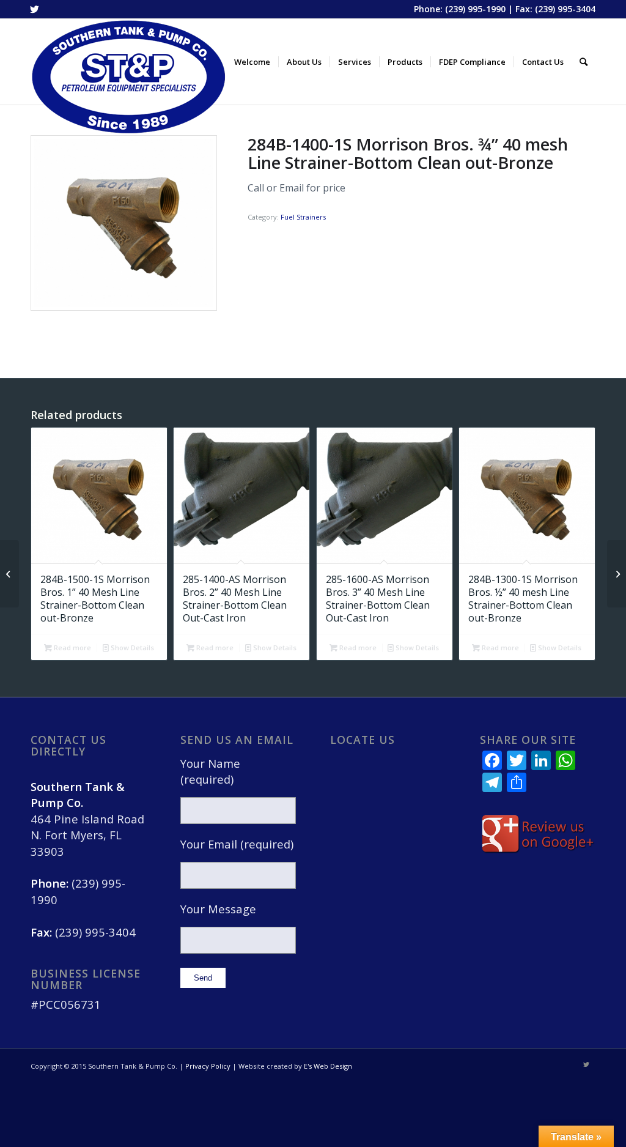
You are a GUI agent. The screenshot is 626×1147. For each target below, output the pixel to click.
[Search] (583, 62)
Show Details (131, 647)
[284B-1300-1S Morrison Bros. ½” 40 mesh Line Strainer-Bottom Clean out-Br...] (9, 573)
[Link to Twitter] (34, 9)
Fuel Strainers (303, 216)
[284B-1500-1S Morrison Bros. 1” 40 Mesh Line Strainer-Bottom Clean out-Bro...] (616, 573)
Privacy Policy (207, 1066)
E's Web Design (328, 1066)
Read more (71, 647)
